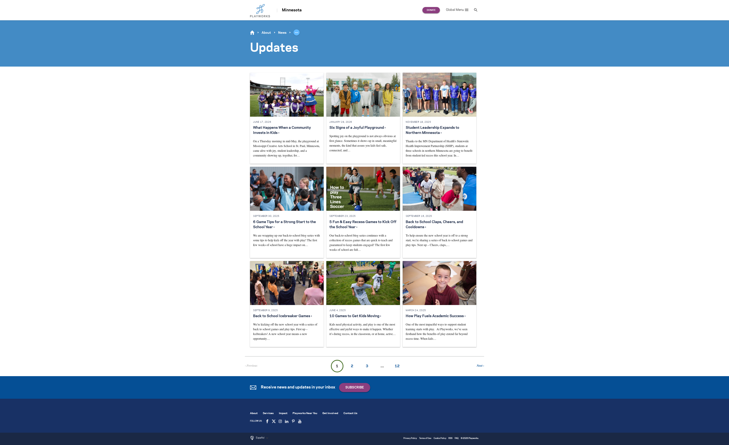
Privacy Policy (410, 438)
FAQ (456, 438)
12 (397, 366)
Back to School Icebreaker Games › (282, 316)
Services (268, 413)
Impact (283, 413)
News (282, 32)
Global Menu (455, 9)
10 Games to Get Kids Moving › (355, 316)
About (266, 32)
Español (260, 438)
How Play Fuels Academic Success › (435, 316)
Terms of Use (425, 438)
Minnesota (292, 10)
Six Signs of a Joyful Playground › (357, 128)
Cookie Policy (440, 438)
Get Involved (330, 413)
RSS (450, 438)
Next (480, 365)
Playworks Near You (305, 413)
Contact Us (350, 413)
